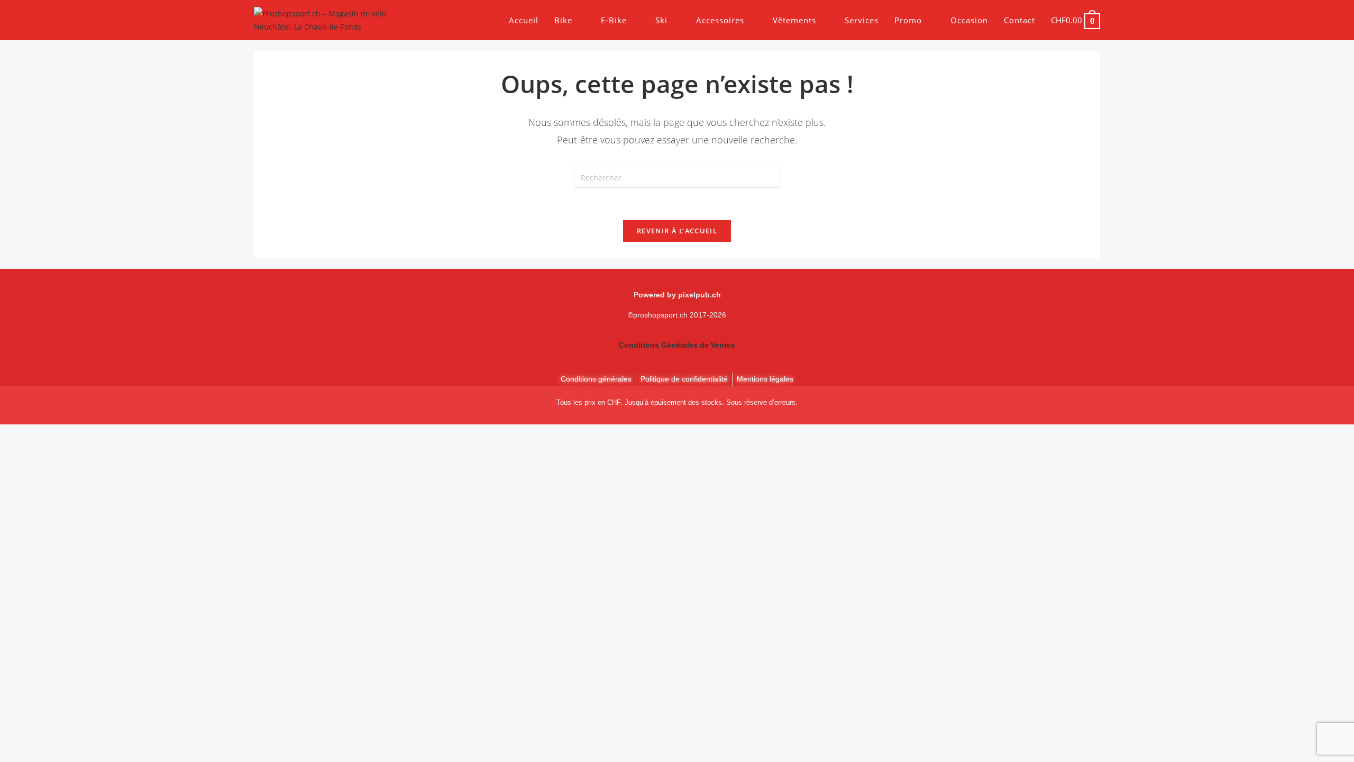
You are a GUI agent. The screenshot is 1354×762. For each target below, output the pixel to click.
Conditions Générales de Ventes (677, 345)
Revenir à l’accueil (677, 230)
